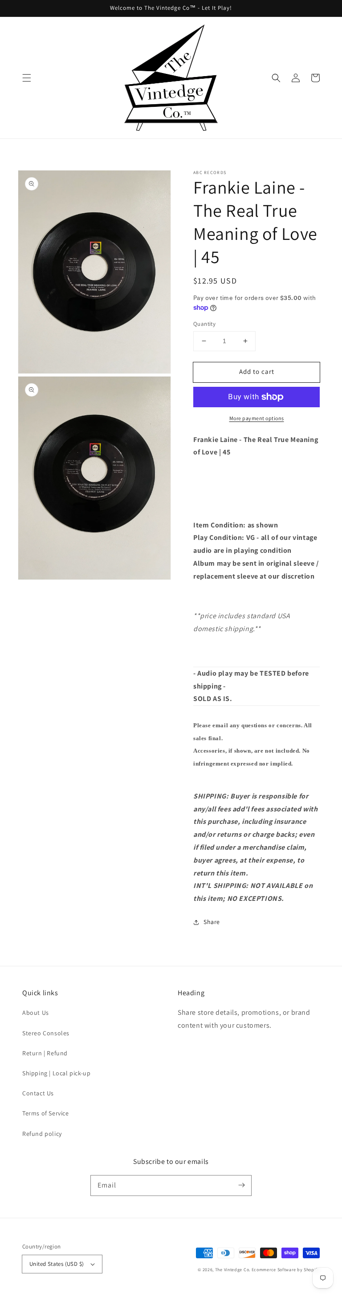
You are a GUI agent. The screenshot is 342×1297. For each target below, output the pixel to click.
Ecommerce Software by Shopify (286, 1270)
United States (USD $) (56, 1264)
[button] (27, 78)
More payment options (256, 418)
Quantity (204, 324)
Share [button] (212, 922)
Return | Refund (45, 1053)
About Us (35, 1013)
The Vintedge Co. (232, 1270)
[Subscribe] (241, 1185)
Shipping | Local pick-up (56, 1073)
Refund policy (42, 1134)
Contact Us (38, 1093)
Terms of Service (45, 1113)
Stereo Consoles (45, 1033)
